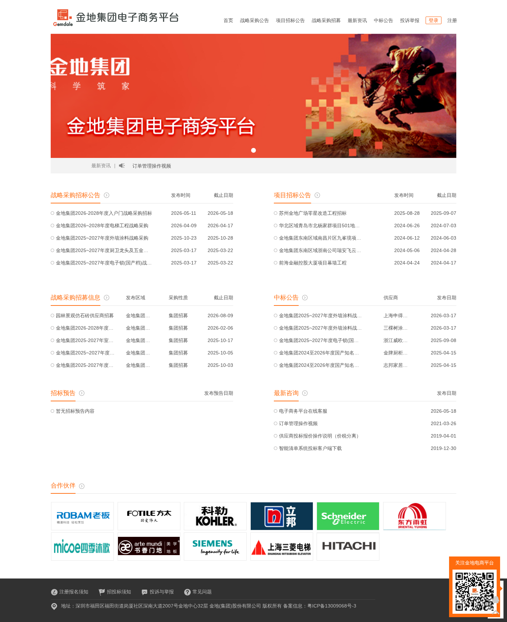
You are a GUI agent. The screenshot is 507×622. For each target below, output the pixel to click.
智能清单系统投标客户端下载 (310, 448)
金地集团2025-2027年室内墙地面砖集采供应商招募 (86, 340)
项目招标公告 (290, 20)
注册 (452, 20)
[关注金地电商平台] (495, 587)
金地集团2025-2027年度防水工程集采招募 (86, 365)
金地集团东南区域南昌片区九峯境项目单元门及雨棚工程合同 (320, 238)
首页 (228, 20)
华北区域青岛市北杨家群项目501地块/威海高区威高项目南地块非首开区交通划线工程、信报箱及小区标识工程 (320, 225)
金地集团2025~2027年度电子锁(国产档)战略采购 (104, 262)
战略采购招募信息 (75, 297)
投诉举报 (409, 20)
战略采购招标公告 (75, 195)
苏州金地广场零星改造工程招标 (313, 213)
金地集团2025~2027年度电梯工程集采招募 (86, 352)
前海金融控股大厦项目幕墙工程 (313, 262)
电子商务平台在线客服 (303, 411)
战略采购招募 (326, 20)
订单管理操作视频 (151, 166)
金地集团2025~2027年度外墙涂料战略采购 (102, 238)
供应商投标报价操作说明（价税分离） (320, 436)
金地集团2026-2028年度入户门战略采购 (86, 328)
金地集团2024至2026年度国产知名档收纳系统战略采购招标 (320, 352)
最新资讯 (357, 20)
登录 (433, 20)
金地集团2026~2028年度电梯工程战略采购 (102, 225)
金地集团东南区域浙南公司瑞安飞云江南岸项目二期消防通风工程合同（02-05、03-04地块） (320, 250)
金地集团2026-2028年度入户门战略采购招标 (104, 213)
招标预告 (63, 393)
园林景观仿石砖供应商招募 (85, 315)
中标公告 (383, 20)
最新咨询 (286, 393)
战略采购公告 (254, 20)
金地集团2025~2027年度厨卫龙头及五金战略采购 (104, 250)
